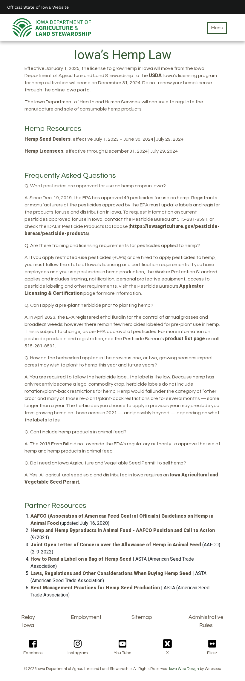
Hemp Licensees (43, 151)
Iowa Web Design (184, 669)
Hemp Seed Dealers (47, 139)
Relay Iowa (28, 621)
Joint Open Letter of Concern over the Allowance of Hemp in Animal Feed (115, 544)
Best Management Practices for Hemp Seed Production (95, 587)
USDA (155, 75)
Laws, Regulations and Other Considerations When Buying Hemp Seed (110, 573)
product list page (185, 338)
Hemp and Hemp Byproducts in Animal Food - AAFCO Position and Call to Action (122, 530)
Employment (86, 617)
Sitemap (141, 617)
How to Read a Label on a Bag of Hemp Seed (80, 559)
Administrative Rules (206, 621)
